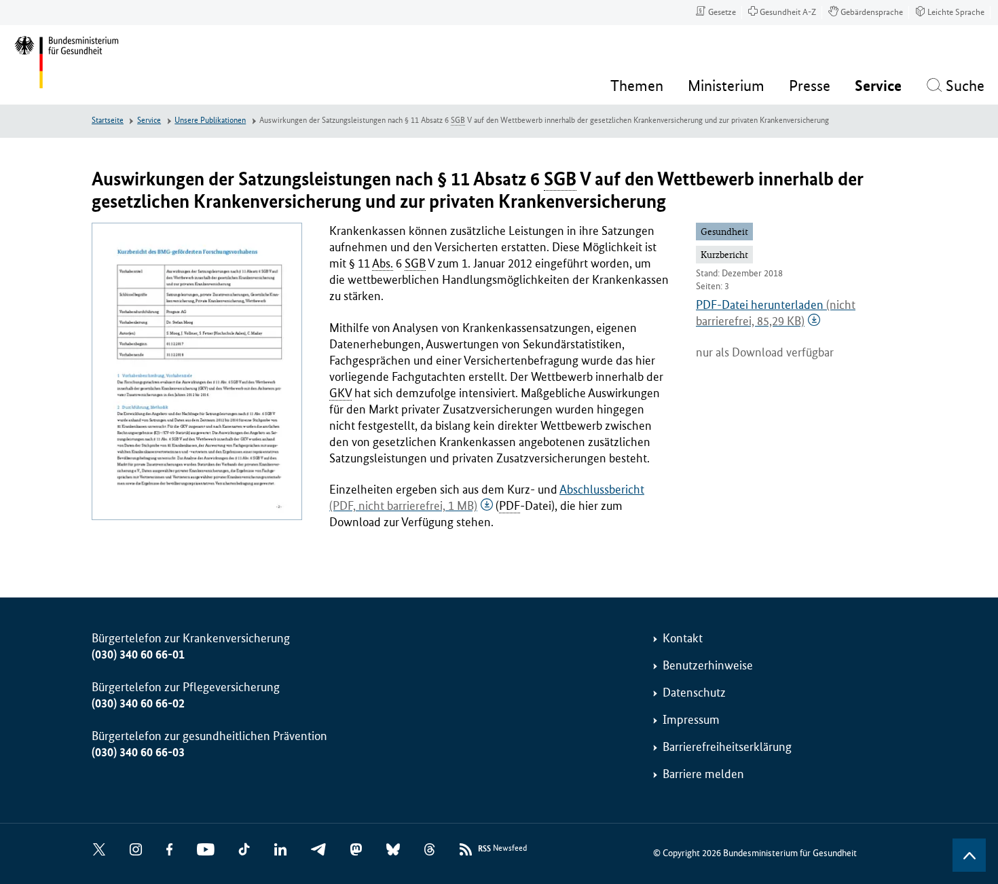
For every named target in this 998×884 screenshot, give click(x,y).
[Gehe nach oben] (969, 855)
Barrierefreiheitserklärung (727, 747)
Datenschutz (694, 692)
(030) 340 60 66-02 (138, 703)
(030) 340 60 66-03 (138, 752)
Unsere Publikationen (210, 120)
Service (149, 120)
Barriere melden (703, 774)
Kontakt (683, 638)
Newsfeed (502, 848)
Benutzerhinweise (708, 665)
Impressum (691, 719)
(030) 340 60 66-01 (138, 654)
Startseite (108, 120)
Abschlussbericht (486, 498)
